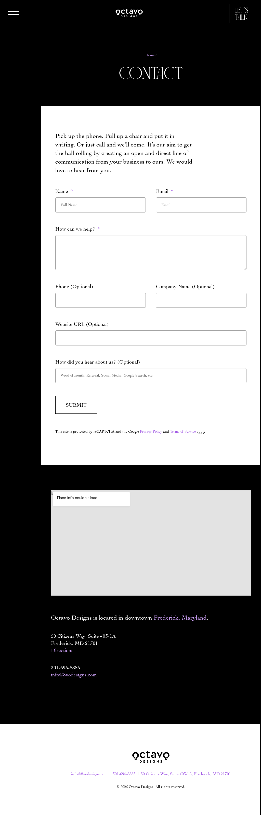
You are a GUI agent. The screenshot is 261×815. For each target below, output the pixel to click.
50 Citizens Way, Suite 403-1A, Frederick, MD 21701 (186, 773)
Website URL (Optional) (82, 324)
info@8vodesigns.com (74, 675)
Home (149, 55)
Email (163, 191)
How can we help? (75, 229)
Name (62, 191)
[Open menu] (13, 14)
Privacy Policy (151, 431)
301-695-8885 (124, 773)
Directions (62, 650)
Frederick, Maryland (180, 617)
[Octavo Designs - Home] (129, 13)
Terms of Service (183, 431)
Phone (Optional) (74, 286)
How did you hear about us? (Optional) (97, 362)
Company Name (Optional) (185, 286)
